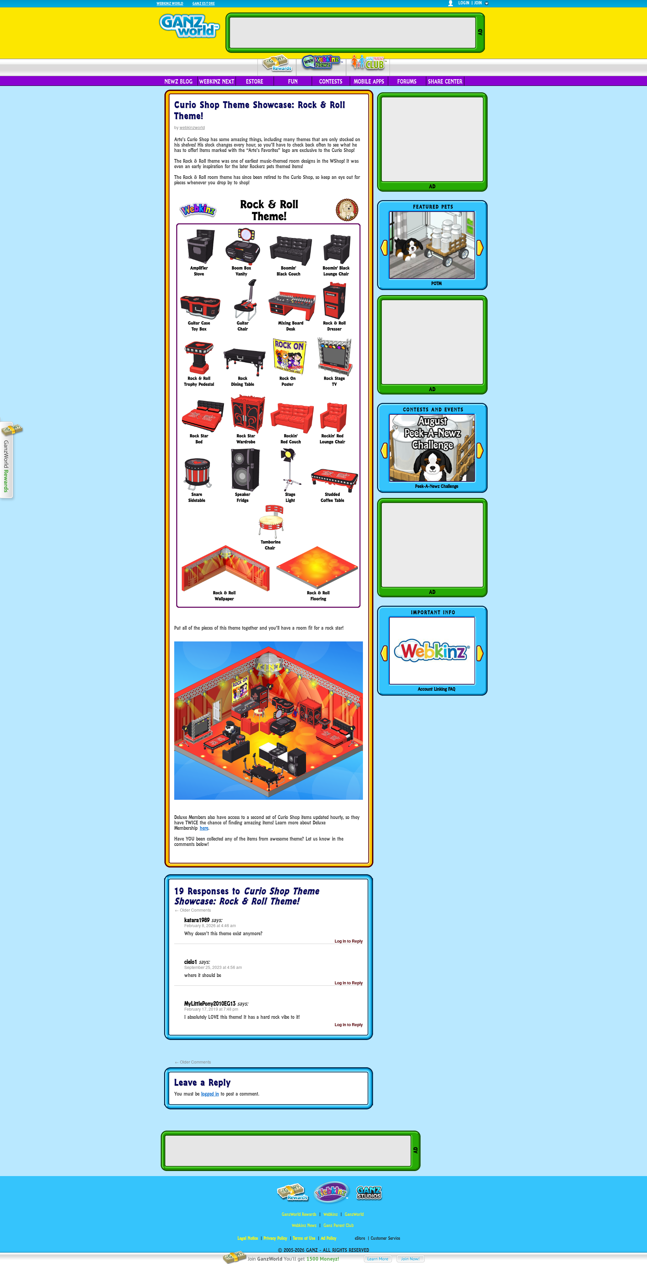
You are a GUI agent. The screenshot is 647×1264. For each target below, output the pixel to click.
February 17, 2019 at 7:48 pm (211, 1009)
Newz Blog (178, 81)
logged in (210, 1094)
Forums (407, 81)
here (204, 828)
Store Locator (437, 689)
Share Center (445, 81)
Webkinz (331, 1214)
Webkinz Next (216, 81)
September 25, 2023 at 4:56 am (213, 967)
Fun (293, 81)
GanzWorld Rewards (299, 1214)
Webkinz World (170, 3)
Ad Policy (328, 1238)
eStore (254, 81)
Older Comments (193, 910)
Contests (330, 81)
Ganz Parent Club (338, 1225)
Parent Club (368, 63)
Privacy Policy (275, 1238)
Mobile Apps (369, 81)
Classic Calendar (437, 486)
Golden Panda (436, 283)
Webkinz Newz (321, 63)
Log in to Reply (349, 941)
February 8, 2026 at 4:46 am (210, 925)
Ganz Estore (203, 3)
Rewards (277, 63)
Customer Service (385, 1238)
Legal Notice (248, 1238)
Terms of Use (304, 1238)
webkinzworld (192, 127)
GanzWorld (354, 1214)
